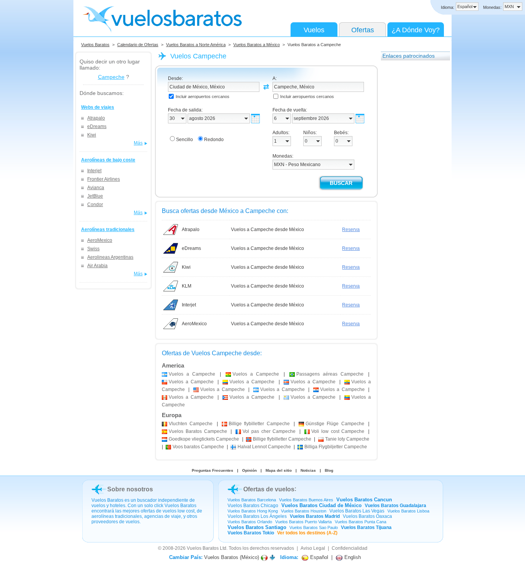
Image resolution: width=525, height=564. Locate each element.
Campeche (111, 77)
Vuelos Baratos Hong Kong (253, 511)
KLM (186, 286)
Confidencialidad (349, 548)
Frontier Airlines (103, 179)
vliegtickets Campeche (204, 439)
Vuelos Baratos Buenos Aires (306, 499)
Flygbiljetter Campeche (335, 446)
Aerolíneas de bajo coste (108, 160)
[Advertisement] (411, 180)
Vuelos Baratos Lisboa (408, 511)
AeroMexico (99, 240)
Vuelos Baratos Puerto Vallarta (303, 521)
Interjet (94, 170)
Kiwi (91, 135)
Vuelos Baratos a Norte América (196, 44)
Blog (329, 470)
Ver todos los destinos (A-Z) (307, 533)
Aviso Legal (313, 548)
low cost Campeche (337, 431)
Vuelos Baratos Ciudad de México (321, 505)
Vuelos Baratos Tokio (251, 533)
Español (318, 557)
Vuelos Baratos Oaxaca (367, 516)
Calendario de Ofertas (137, 44)
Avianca (95, 187)
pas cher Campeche (269, 431)
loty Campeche (347, 439)
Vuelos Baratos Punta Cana (360, 521)
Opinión (249, 470)
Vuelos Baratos (95, 44)
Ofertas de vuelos (268, 489)
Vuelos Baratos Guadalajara (395, 505)
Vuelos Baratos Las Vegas (356, 511)
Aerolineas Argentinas (110, 257)
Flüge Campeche (335, 423)
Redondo (214, 139)
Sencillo (184, 139)
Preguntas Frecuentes (212, 470)
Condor (95, 204)
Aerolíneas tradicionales (108, 229)
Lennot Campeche (264, 446)
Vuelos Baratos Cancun (364, 499)
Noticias (308, 470)
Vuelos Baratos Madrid (315, 516)
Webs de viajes (97, 107)
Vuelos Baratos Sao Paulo (313, 527)
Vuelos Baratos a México (256, 44)
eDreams (96, 126)
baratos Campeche (198, 446)
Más (138, 143)
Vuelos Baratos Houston (303, 511)
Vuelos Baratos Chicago (253, 505)
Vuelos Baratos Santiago (257, 527)
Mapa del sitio (279, 470)
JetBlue (95, 196)
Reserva (351, 229)
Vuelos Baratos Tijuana (366, 527)
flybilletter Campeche (259, 423)
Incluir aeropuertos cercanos (202, 96)
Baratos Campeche (198, 431)
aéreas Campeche (330, 374)
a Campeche (192, 374)
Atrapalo (96, 118)
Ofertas (362, 30)
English (352, 557)
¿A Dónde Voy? (416, 30)
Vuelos (314, 30)
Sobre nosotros (130, 489)
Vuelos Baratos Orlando (250, 521)
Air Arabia (97, 265)
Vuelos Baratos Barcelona (252, 499)
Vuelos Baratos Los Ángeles (257, 516)
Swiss (93, 248)
